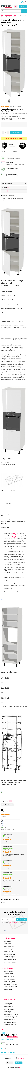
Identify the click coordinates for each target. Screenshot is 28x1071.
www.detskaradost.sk (9, 945)
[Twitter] (5, 1053)
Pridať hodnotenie (6, 804)
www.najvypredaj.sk (8, 975)
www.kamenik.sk (8, 941)
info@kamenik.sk (7, 1049)
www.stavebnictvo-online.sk (10, 1013)
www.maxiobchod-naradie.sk (11, 1014)
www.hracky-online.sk (9, 949)
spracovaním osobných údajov (13, 922)
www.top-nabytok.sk (9, 978)
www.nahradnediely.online (10, 1019)
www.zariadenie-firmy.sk (10, 1024)
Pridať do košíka (16, 132)
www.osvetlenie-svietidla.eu (10, 986)
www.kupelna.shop (8, 951)
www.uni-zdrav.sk (8, 1021)
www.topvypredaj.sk (9, 976)
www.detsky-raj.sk (8, 943)
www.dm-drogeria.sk (9, 971)
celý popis (20, 119)
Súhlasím (18, 1063)
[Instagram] (8, 1053)
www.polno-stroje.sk (9, 1009)
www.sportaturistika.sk (9, 958)
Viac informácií (21, 1058)
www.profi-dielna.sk (9, 1008)
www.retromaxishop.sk (9, 981)
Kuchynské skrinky (8, 15)
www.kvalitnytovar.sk (9, 973)
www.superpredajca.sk (9, 983)
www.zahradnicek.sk (9, 989)
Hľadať (24, 11)
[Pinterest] (14, 1053)
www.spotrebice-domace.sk (10, 984)
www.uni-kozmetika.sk (9, 988)
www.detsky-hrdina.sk (9, 946)
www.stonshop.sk (8, 953)
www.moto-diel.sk (8, 1006)
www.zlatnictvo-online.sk (10, 961)
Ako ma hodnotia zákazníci (16, 106)
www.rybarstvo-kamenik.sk (10, 962)
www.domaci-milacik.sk (9, 948)
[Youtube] (11, 1053)
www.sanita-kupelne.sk (9, 954)
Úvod (2, 15)
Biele (15, 15)
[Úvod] (6, 6)
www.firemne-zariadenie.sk (10, 1017)
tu (19, 1067)
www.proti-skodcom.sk (9, 979)
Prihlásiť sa (20, 919)
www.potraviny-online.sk (10, 959)
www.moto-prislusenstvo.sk (10, 1016)
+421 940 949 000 (5, 2)
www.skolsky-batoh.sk (9, 956)
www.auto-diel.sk (8, 1003)
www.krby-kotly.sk (8, 1011)
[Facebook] (2, 1053)
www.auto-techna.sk (9, 1005)
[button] (14, 992)
